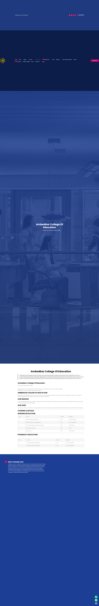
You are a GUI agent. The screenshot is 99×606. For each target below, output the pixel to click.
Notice (32, 61)
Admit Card (37, 61)
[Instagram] (76, 15)
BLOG (53, 59)
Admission (58, 59)
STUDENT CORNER (26, 61)
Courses (30, 59)
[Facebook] (69, 15)
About (20, 59)
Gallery (25, 59)
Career (43, 61)
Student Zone (46, 59)
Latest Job (18, 61)
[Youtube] (73, 15)
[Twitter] (71, 15)
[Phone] (96, 597)
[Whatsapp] (96, 600)
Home (16, 59)
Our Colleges (37, 59)
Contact (75, 59)
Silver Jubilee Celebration (67, 59)
